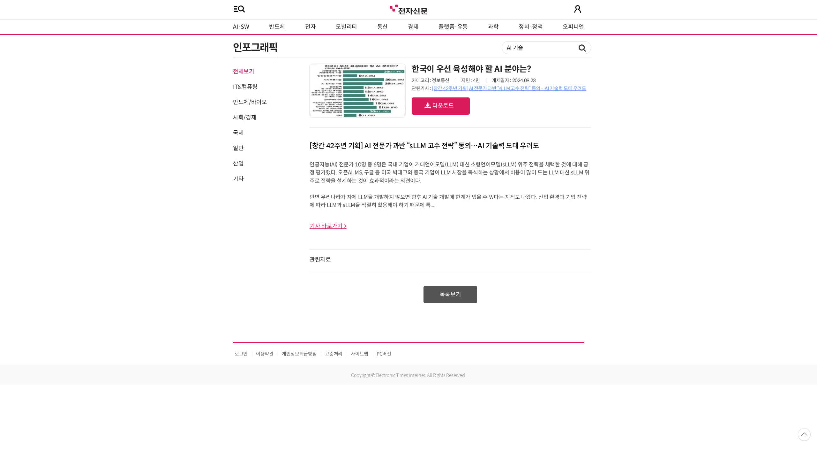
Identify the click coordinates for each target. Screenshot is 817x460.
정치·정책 (531, 26)
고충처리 (333, 354)
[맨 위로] (804, 434)
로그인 (241, 354)
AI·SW (241, 26)
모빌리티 (346, 26)
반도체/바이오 (250, 102)
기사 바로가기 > (328, 226)
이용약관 (265, 354)
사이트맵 (359, 354)
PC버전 (384, 354)
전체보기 (243, 71)
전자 (310, 26)
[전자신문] (408, 9)
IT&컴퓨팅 (245, 86)
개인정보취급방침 (299, 354)
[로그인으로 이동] (577, 9)
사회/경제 (244, 117)
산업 (238, 163)
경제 (413, 26)
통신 (382, 26)
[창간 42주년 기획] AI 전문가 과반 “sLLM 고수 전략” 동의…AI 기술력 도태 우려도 (509, 88)
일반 (238, 148)
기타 (238, 178)
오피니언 (573, 26)
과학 (493, 26)
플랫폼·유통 (453, 26)
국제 (238, 132)
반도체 (277, 26)
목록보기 (450, 294)
